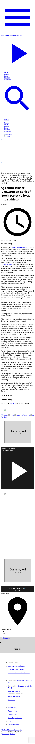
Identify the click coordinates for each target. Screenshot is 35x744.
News (6, 76)
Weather (7, 78)
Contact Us (7, 79)
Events (6, 74)
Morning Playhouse (8, 448)
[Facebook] (8, 134)
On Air (6, 73)
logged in (13, 403)
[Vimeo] (7, 136)
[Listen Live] (17, 470)
